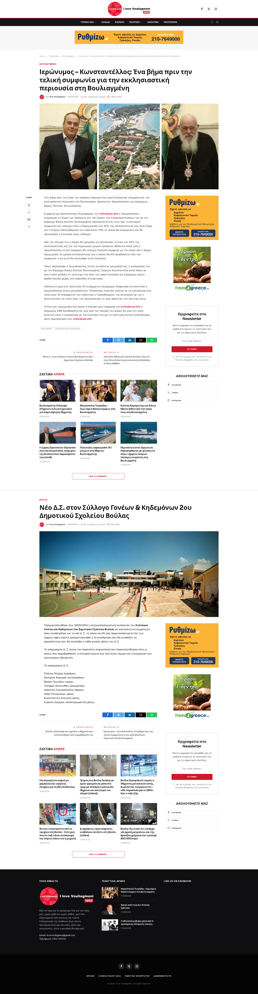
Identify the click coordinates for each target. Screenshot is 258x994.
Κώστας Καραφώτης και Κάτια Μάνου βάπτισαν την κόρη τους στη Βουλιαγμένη (138, 409)
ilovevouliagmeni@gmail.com (61, 935)
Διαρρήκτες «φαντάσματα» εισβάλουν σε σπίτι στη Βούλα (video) (98, 832)
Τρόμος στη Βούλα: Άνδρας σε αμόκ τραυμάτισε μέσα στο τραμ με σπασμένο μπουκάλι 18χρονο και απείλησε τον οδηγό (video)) (97, 787)
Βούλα (43, 499)
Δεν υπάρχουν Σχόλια (94, 96)
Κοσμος (119, 22)
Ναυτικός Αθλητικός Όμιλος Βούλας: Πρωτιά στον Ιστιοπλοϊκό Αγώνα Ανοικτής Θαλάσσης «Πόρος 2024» (127, 360)
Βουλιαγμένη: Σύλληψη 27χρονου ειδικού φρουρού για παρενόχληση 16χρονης (55, 409)
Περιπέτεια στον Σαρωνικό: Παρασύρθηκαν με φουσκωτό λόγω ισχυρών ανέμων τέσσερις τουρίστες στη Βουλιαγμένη (137, 454)
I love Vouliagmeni (57, 96)
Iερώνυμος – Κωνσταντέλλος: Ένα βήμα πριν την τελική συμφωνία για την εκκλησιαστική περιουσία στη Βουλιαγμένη (128, 735)
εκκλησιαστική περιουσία (67, 328)
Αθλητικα (153, 22)
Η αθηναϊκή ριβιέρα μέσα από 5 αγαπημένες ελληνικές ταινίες (137, 922)
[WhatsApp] (29, 226)
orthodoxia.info (109, 213)
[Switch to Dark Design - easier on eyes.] (212, 22)
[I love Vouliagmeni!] (129, 9)
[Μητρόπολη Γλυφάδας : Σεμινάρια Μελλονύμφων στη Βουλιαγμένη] (98, 391)
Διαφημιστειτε (163, 976)
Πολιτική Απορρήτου (184, 360)
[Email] (29, 219)
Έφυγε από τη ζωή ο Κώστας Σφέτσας (135, 906)
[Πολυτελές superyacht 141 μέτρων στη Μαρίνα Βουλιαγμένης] (98, 433)
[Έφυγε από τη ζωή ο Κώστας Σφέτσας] (110, 909)
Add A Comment (98, 476)
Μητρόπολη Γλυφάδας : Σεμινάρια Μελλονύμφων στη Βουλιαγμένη (97, 409)
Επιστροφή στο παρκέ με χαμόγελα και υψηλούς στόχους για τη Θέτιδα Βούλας (57, 784)
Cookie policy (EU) (109, 976)
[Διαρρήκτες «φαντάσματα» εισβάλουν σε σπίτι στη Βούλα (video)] (98, 814)
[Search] (217, 22)
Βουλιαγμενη (47, 64)
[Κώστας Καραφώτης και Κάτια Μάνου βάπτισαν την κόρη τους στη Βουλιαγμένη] (138, 391)
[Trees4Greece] (192, 269)
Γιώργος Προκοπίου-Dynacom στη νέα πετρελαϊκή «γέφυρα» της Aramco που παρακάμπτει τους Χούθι (57, 452)
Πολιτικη (134, 22)
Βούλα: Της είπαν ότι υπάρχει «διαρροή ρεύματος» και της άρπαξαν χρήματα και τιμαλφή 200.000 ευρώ (138, 833)
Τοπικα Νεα (87, 22)
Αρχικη (90, 976)
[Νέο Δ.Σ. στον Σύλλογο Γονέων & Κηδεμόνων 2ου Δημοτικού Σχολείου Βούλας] (129, 574)
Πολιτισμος (170, 22)
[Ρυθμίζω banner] (129, 37)
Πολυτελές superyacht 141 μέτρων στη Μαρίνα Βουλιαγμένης (95, 451)
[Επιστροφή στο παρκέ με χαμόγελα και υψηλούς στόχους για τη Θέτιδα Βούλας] (57, 765)
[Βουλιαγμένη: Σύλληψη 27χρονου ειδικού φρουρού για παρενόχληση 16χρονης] (57, 391)
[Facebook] (29, 205)
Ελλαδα (106, 22)
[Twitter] (29, 212)
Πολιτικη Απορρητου (137, 976)
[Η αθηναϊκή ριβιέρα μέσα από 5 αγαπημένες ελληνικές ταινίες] (110, 925)
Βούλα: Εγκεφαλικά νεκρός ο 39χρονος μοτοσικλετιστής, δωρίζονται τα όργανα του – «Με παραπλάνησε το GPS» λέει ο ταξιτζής (137, 787)
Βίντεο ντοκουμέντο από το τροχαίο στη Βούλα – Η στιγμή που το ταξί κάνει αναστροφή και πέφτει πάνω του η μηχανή (57, 833)
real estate (46, 328)
